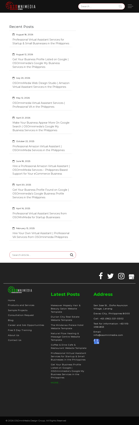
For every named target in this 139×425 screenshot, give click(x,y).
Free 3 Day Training (20, 330)
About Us (13, 335)
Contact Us (14, 340)
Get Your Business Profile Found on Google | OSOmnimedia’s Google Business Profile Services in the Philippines (40, 193)
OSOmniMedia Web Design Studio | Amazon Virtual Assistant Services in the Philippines (41, 84)
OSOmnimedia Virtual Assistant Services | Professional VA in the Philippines (38, 104)
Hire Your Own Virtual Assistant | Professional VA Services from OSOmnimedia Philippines (40, 235)
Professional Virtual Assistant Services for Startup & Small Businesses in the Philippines (40, 41)
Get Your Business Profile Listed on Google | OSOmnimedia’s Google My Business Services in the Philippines (40, 63)
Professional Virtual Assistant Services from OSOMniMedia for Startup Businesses (39, 215)
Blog (11, 320)
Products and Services (21, 305)
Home (11, 300)
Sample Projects (18, 310)
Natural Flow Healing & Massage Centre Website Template (65, 336)
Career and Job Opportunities (26, 325)
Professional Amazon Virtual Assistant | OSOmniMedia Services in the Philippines (38, 148)
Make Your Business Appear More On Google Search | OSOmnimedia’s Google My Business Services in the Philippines (41, 126)
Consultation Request (21, 315)
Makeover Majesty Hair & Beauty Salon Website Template (66, 308)
